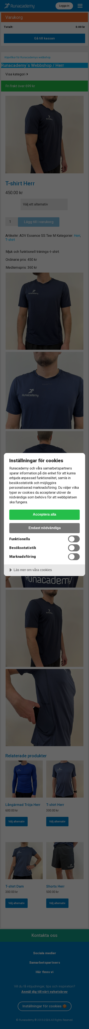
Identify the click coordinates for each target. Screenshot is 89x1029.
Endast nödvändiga (45, 528)
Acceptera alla (44, 514)
